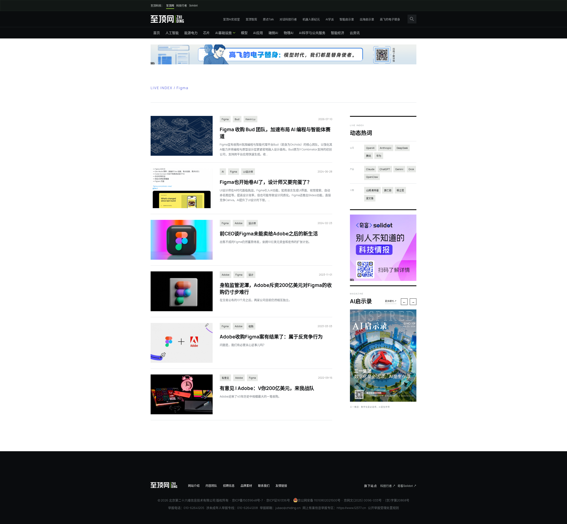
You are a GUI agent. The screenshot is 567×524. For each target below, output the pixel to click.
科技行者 (181, 6)
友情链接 (281, 486)
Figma (225, 119)
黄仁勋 (387, 190)
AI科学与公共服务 (312, 33)
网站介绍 (194, 486)
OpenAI (370, 148)
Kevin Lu (250, 119)
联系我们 (264, 486)
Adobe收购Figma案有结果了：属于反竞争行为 (271, 336)
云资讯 (355, 33)
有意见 (225, 378)
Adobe (238, 223)
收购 (251, 326)
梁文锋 (369, 198)
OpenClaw (372, 177)
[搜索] (412, 19)
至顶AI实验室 (231, 19)
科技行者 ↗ (387, 486)
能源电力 (191, 33)
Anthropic (385, 148)
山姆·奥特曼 (372, 190)
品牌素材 (246, 486)
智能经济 (337, 33)
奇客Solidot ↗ (407, 486)
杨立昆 (400, 190)
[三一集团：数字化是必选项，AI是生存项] (383, 400)
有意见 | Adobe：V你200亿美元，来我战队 (267, 388)
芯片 (206, 33)
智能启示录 (347, 19)
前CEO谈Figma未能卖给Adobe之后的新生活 (269, 233)
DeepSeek (402, 148)
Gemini (399, 169)
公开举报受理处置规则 (383, 508)
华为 (378, 155)
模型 (244, 33)
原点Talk (268, 19)
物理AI (288, 33)
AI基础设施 (223, 33)
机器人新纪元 (311, 19)
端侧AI (273, 33)
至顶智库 (251, 19)
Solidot (193, 5)
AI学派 (330, 19)
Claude (370, 169)
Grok (411, 169)
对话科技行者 (288, 19)
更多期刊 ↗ (390, 301)
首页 (156, 33)
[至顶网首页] (167, 19)
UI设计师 (248, 171)
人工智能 (172, 33)
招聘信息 (229, 486)
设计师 (252, 223)
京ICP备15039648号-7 (247, 500)
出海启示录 (367, 19)
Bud (237, 119)
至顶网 (170, 6)
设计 (251, 274)
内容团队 (211, 486)
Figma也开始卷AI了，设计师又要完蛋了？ (266, 182)
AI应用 (258, 33)
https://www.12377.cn (351, 508)
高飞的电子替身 (390, 19)
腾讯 (368, 155)
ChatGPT (385, 169)
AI (223, 171)
